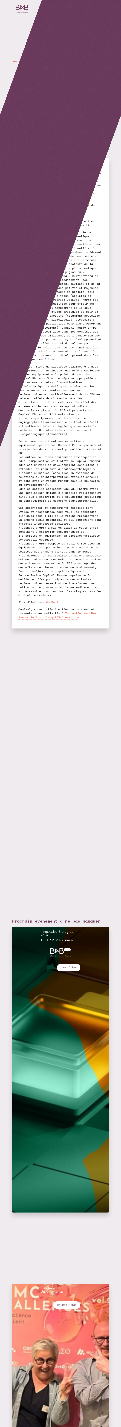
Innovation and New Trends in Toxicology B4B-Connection (57, 615)
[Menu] (8, 8)
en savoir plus (66, 1304)
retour (22, 61)
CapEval (52, 602)
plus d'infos (68, 967)
